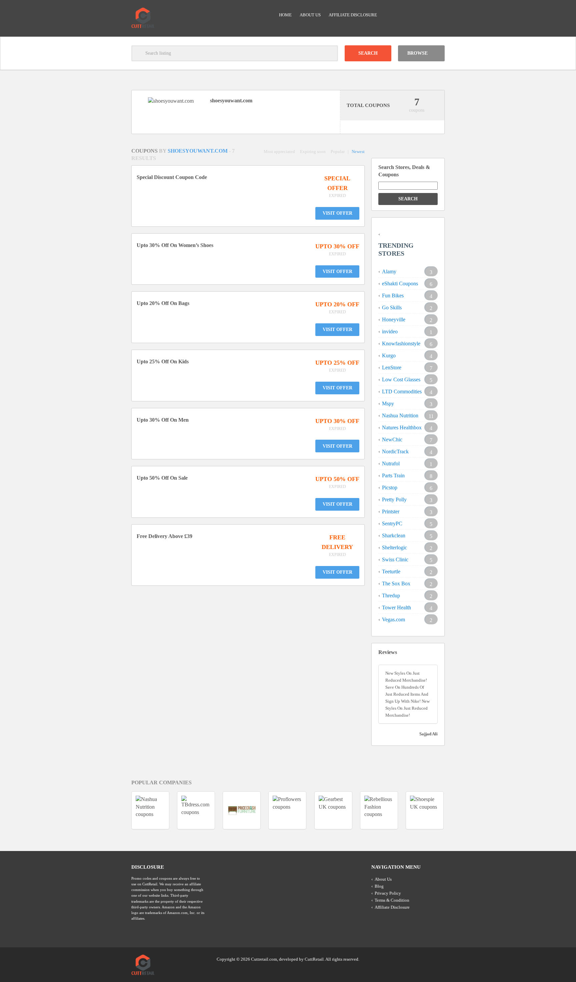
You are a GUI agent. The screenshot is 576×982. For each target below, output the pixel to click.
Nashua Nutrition (400, 415)
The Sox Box (396, 583)
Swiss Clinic (395, 559)
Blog (379, 886)
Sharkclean (393, 535)
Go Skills (392, 307)
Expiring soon (313, 151)
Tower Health (396, 607)
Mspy (388, 403)
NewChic (392, 439)
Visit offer (337, 213)
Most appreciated (279, 151)
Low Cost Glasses (401, 379)
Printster (390, 511)
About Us (310, 14)
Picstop (389, 487)
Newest (358, 151)
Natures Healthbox (402, 427)
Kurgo (389, 355)
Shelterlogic (394, 547)
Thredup (391, 595)
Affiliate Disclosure (353, 14)
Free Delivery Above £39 (164, 536)
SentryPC (392, 523)
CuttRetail (314, 959)
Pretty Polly (394, 499)
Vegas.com (393, 619)
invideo (390, 331)
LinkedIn (426, 958)
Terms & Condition (392, 900)
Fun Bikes (393, 295)
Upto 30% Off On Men (163, 420)
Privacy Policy (388, 893)
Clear (330, 53)
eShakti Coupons (400, 283)
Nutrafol (391, 463)
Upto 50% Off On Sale (162, 478)
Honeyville (393, 319)
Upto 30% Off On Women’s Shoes (175, 245)
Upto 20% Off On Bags (163, 303)
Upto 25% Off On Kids (163, 361)
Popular (338, 151)
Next (456, 810)
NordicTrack (395, 451)
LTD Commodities (402, 391)
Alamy (389, 271)
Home (285, 14)
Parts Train (393, 475)
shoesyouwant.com (198, 151)
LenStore (391, 367)
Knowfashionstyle (401, 343)
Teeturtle (391, 571)
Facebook (439, 958)
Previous (119, 810)
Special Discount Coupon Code (172, 177)
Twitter (413, 958)
